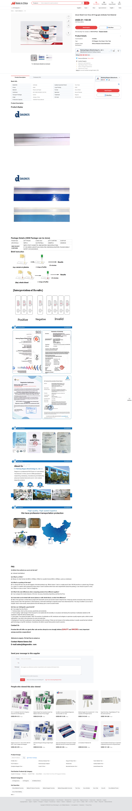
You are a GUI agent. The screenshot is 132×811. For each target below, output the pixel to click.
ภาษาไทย (91, 801)
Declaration (81, 805)
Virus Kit (103, 788)
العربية (74, 801)
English (30, 801)
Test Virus (77, 788)
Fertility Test (14, 761)
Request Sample (103, 31)
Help (94, 8)
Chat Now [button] (111, 27)
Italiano (58, 801)
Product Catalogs (32, 757)
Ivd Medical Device (36, 780)
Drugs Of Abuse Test (71, 761)
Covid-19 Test (41, 766)
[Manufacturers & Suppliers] (19, 3)
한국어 (78, 801)
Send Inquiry (86, 27)
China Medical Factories (18, 788)
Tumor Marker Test (98, 761)
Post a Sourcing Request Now (53, 679)
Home (12, 10)
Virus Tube (95, 788)
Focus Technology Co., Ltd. (56, 805)
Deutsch (63, 801)
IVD (25, 10)
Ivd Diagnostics (15, 780)
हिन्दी (86, 801)
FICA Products (14, 763)
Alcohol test (69, 763)
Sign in (119, 4)
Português (40, 801)
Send (22, 679)
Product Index (92, 800)
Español (35, 801)
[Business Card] (118, 84)
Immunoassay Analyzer (44, 763)
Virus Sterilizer (86, 788)
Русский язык (52, 801)
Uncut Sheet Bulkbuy (17, 791)
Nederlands (69, 801)
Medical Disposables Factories (65, 788)
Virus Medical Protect (113, 788)
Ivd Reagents (26, 780)
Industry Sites (76, 800)
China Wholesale (59, 800)
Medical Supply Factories (49, 788)
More (12, 794)
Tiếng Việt (101, 801)
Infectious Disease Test (43, 761)
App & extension (102, 8)
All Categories (16, 8)
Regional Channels (84, 800)
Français (46, 801)
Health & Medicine (19, 10)
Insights (104, 800)
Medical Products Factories (33, 788)
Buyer (86, 8)
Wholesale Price (68, 800)
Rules (120, 8)
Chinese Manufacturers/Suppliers (48, 800)
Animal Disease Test (98, 766)
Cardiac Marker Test (98, 763)
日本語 (82, 801)
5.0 (102, 80)
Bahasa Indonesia (108, 801)
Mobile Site (99, 800)
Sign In (77, 70)
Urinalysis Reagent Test (16, 766)
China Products (36, 800)
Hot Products (28, 800)
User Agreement (74, 805)
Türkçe (95, 801)
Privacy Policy (89, 805)
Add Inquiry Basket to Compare (41, 64)
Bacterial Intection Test (71, 766)
